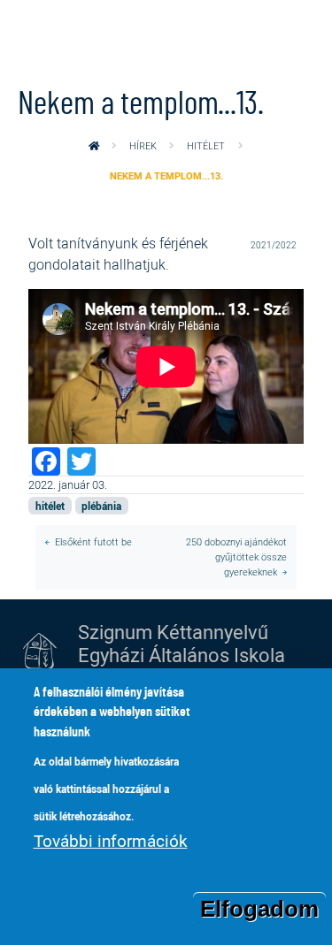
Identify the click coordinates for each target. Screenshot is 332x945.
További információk (111, 840)
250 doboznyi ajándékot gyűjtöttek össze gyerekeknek (236, 556)
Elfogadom (259, 908)
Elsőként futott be (93, 541)
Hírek (143, 145)
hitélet (206, 145)
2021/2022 (274, 245)
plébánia (101, 506)
